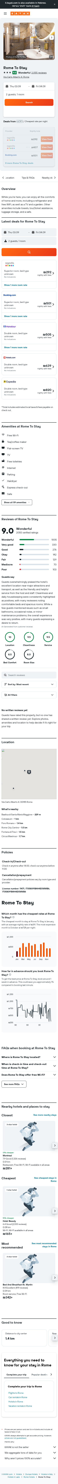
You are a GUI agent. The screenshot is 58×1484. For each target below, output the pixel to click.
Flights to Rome (16, 1393)
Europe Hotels (32, 1474)
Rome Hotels (29, 1477)
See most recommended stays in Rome (44, 1245)
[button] (54, 4)
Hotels (19, 1474)
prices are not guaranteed (15, 1438)
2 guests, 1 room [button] (15, 94)
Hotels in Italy (47, 1474)
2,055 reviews (39, 72)
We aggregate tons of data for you (23, 1452)
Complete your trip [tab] (16, 1374)
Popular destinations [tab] (43, 1374)
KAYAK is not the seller (17, 1447)
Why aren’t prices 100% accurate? (23, 1458)
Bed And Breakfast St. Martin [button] (17, 1284)
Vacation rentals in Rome (20, 1406)
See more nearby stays (44, 1115)
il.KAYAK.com (7, 1474)
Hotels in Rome (16, 1401)
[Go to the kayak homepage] (20, 13)
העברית (35, 5)
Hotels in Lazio (14, 1477)
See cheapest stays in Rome (45, 1179)
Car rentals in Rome (18, 1397)
